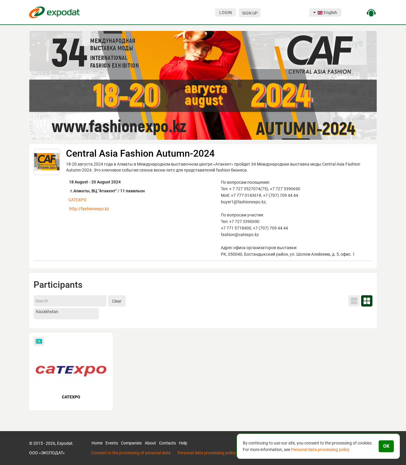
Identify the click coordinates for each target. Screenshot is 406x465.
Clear (117, 301)
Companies (131, 443)
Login (225, 12)
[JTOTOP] (8, 453)
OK (386, 446)
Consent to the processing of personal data (131, 452)
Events (112, 443)
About (150, 443)
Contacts (167, 443)
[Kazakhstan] (66, 312)
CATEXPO (77, 199)
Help (183, 443)
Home (97, 443)
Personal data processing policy (206, 452)
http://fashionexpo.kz (89, 208)
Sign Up (250, 13)
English (330, 12)
